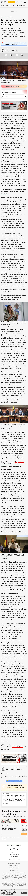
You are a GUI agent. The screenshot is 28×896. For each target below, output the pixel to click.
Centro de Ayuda (14, 868)
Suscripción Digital (14, 856)
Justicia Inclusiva (17, 747)
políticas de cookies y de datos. (9, 894)
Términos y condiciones (14, 865)
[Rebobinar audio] (20, 96)
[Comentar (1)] (17, 55)
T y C (14, 837)
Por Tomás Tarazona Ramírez (12, 768)
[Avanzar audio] (23, 96)
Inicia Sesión (20, 2)
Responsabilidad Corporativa (14, 863)
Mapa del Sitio (14, 852)
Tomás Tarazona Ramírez (11, 49)
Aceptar (24, 892)
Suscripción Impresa (14, 854)
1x (25, 96)
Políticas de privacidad (14, 867)
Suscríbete (11, 2)
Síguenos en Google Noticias (15, 781)
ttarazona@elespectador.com (17, 769)
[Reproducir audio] (3, 94)
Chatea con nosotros (14, 859)
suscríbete (11, 830)
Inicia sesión (5, 830)
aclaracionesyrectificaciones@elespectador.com (14, 881)
